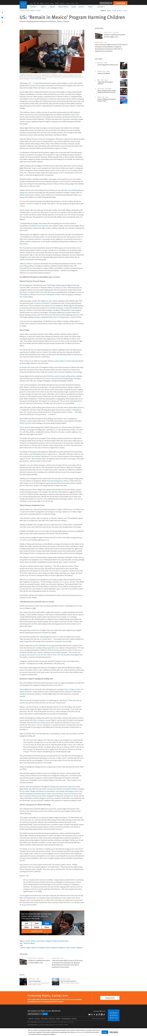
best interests (24, 244)
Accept (105, 1032)
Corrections (37, 1018)
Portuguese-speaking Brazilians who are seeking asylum (51, 317)
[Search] (111, 3)
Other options (114, 1032)
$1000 (36, 927)
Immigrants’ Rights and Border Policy (56, 941)
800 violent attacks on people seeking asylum (61, 376)
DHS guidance (76, 410)
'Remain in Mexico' (29, 943)
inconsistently (24, 308)
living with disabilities (72, 308)
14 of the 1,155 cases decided (60, 655)
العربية (30, 3)
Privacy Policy (44, 1018)
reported (22, 696)
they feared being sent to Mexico (58, 481)
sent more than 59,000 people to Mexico (48, 294)
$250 (47, 923)
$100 (37, 923)
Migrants (79, 948)
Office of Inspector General (41, 720)
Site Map (58, 1018)
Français (47, 3)
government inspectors (67, 787)
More (78, 3)
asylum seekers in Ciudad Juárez (65, 361)
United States (38, 83)
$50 (26, 923)
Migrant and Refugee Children (40, 948)
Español (72, 3)
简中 (35, 3)
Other (47, 927)
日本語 (56, 3)
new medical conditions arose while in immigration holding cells (43, 796)
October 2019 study (28, 367)
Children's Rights (25, 948)
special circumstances (43, 303)
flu (20, 791)
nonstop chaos (46, 639)
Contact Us (30, 1018)
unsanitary (49, 789)
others (34, 789)
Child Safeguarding (65, 1018)
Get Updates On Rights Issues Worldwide (44, 1010)
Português (62, 3)
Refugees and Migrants (58, 948)
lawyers (22, 720)
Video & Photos (63, 7)
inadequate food (73, 791)
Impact (73, 7)
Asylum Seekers (71, 948)
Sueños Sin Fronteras (70, 793)
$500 (26, 927)
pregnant (60, 308)
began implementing (58, 285)
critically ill (53, 308)
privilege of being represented (45, 648)
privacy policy (80, 1032)
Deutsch (52, 3)
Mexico (33, 941)
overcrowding (60, 791)
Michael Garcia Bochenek (40, 226)
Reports (52, 7)
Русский (68, 3)
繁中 (38, 3)
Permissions (52, 1018)
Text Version (74, 1018)
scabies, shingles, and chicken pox (35, 791)
